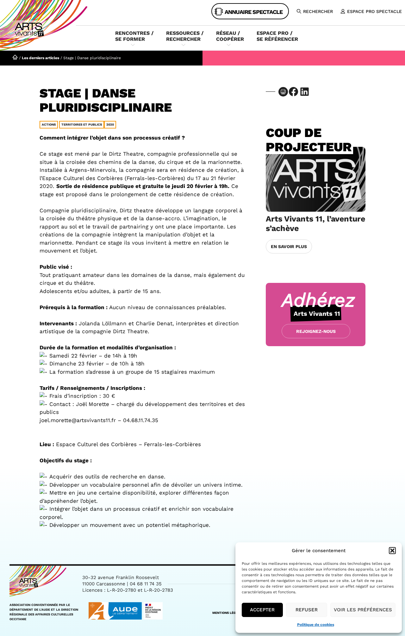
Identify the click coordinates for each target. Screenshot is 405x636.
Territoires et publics (81, 124)
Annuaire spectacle (254, 12)
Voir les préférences (363, 610)
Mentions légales (228, 612)
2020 (110, 124)
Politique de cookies (315, 624)
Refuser (307, 610)
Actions (49, 124)
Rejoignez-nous (316, 331)
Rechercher (318, 12)
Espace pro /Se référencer (277, 36)
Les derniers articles (40, 58)
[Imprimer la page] (283, 92)
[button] (392, 550)
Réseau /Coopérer (230, 36)
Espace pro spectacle (374, 11)
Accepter (262, 610)
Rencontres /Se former (134, 36)
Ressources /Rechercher (184, 36)
